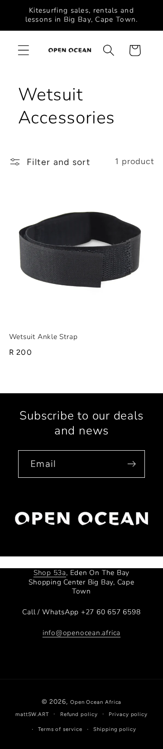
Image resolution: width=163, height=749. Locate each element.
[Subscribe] (131, 464)
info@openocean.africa (81, 633)
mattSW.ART (32, 714)
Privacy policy (128, 714)
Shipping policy (114, 729)
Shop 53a (50, 573)
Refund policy (79, 714)
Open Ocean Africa (95, 702)
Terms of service (60, 729)
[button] (23, 50)
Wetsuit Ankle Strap (43, 336)
